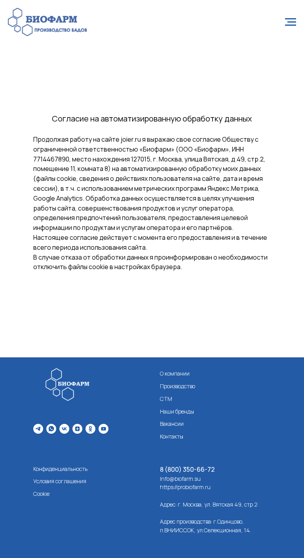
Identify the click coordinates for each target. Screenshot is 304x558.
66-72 (206, 469)
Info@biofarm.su (180, 478)
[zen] (77, 429)
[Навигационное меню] (290, 22)
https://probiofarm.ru (185, 487)
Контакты (171, 436)
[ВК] (64, 429)
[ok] (90, 429)
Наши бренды (177, 411)
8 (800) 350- (178, 469)
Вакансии (172, 423)
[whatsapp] (51, 429)
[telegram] (38, 429)
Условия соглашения (59, 481)
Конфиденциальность (60, 469)
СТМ (166, 398)
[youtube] (103, 429)
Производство (177, 386)
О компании (175, 373)
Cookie (41, 493)
